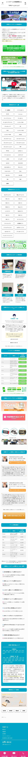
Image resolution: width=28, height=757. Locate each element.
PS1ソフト (8, 198)
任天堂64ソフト (20, 223)
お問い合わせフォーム (6, 744)
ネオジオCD (20, 163)
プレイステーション (7, 138)
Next (24, 326)
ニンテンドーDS (20, 130)
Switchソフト (20, 211)
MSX (20, 179)
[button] (25, 405)
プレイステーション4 (20, 142)
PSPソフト (20, 215)
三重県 (23, 710)
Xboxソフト (20, 207)
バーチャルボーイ (20, 110)
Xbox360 (20, 175)
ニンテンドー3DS (7, 134)
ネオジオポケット (7, 167)
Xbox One (8, 175)
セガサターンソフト (20, 227)
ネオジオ (7, 163)
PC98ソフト (7, 207)
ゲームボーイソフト (20, 231)
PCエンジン (20, 167)
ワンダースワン (7, 171)
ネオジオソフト (7, 231)
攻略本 (7, 183)
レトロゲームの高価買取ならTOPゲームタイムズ (14, 3)
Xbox (20, 171)
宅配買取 (4, 731)
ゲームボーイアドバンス (7, 122)
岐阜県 (4, 710)
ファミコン (20, 114)
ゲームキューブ (7, 126)
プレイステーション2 (20, 138)
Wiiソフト (7, 219)
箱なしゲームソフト (20, 194)
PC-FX (7, 114)
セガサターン (20, 150)
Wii (20, 126)
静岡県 (10, 710)
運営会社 (4, 729)
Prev (3, 326)
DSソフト (7, 215)
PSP (20, 146)
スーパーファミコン (7, 118)
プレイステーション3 (7, 142)
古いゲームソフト (7, 194)
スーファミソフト (20, 219)
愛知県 (17, 710)
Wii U (8, 130)
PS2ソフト (20, 198)
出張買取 (4, 733)
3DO (7, 179)
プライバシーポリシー (6, 735)
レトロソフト (7, 211)
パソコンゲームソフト (8, 227)
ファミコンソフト (7, 223)
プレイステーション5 (7, 146)
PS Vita (7, 150)
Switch (20, 134)
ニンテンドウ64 (20, 122)
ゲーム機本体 (7, 110)
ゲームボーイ (20, 118)
